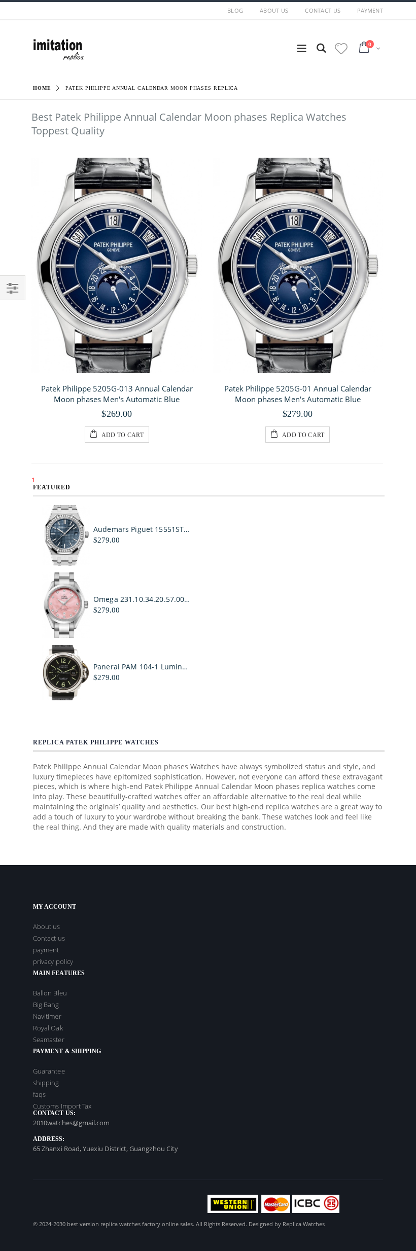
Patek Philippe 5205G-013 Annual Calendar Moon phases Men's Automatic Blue (117, 393)
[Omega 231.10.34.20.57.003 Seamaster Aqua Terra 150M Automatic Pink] (66, 605)
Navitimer (47, 1016)
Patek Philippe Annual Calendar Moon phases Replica (151, 88)
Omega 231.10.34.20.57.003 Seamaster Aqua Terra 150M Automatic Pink (142, 599)
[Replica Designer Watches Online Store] (58, 47)
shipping (46, 1082)
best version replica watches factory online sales (130, 1224)
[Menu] (301, 48)
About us (274, 10)
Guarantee (49, 1071)
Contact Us (322, 10)
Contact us (49, 938)
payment (370, 10)
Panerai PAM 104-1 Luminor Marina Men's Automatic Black (142, 666)
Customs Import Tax (62, 1106)
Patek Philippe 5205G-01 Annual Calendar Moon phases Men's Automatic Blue (297, 393)
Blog (235, 10)
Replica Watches (304, 1224)
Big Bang (46, 1004)
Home (42, 88)
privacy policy (53, 961)
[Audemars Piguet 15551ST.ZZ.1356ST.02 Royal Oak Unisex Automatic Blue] (66, 535)
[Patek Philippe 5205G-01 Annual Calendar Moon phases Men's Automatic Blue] (298, 265)
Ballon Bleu (50, 992)
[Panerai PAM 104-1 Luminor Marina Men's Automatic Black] (66, 672)
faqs (39, 1094)
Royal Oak (48, 1027)
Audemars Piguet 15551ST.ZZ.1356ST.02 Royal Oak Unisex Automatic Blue (142, 529)
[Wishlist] (341, 48)
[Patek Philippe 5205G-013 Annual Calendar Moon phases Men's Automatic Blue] (116, 265)
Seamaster (48, 1039)
